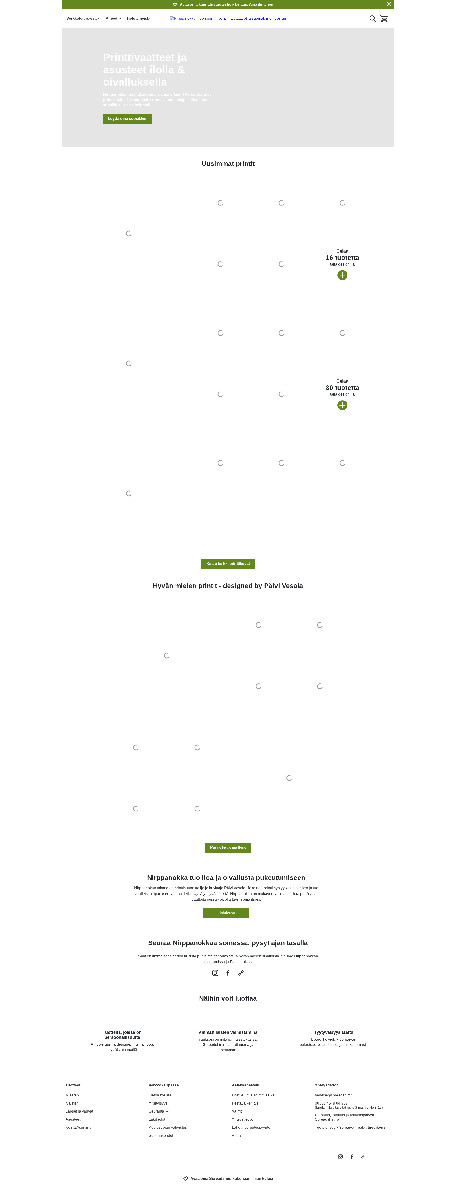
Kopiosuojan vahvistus (168, 1127)
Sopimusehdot (161, 1135)
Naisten (72, 1103)
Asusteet (73, 1119)
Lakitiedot (157, 1119)
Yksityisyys (158, 1103)
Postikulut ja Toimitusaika (253, 1095)
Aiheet (111, 18)
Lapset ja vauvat (79, 1111)
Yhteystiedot (242, 1119)
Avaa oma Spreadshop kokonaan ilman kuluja (231, 1178)
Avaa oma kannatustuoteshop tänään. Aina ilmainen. (227, 4)
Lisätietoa (226, 913)
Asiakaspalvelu (245, 1085)
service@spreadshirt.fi (333, 1095)
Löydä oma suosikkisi (127, 119)
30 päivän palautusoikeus (362, 1127)
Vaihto (237, 1111)
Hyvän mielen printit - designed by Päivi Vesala (228, 585)
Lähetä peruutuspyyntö (251, 1127)
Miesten (72, 1095)
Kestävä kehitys (245, 1103)
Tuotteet (73, 1085)
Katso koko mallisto (228, 848)
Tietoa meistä (138, 18)
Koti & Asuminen (80, 1127)
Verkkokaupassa (81, 18)
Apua (236, 1135)
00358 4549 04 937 (349, 1105)
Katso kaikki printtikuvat (228, 564)
